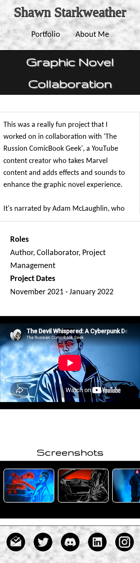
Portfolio (45, 35)
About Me (92, 35)
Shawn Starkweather (70, 12)
